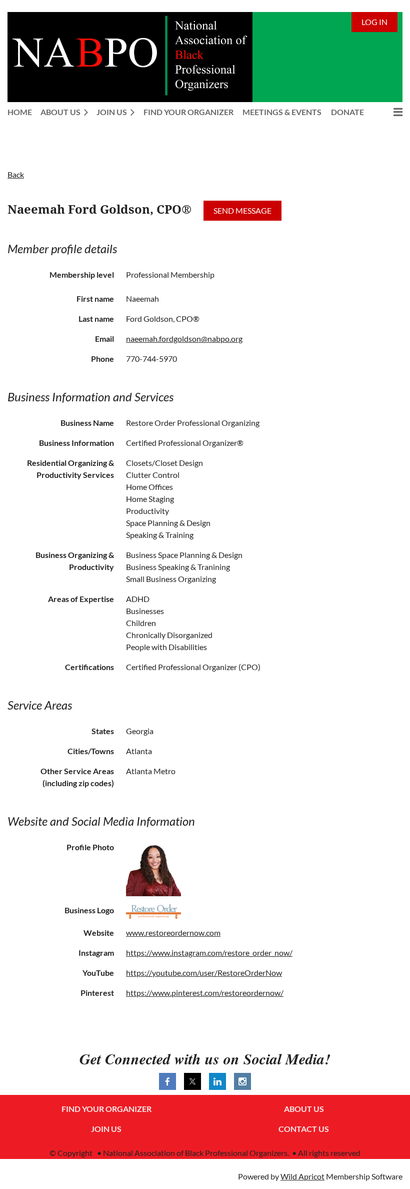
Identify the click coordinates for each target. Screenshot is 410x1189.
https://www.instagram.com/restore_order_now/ (209, 952)
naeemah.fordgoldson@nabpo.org (184, 338)
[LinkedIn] (217, 1081)
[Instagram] (242, 1081)
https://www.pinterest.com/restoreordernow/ (205, 992)
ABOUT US (304, 1108)
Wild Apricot (302, 1176)
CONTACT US (303, 1128)
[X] (192, 1081)
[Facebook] (167, 1081)
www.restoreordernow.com (173, 932)
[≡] (387, 112)
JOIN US (106, 1128)
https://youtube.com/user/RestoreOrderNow (204, 972)
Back (16, 174)
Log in (375, 22)
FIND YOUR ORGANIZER (107, 1108)
